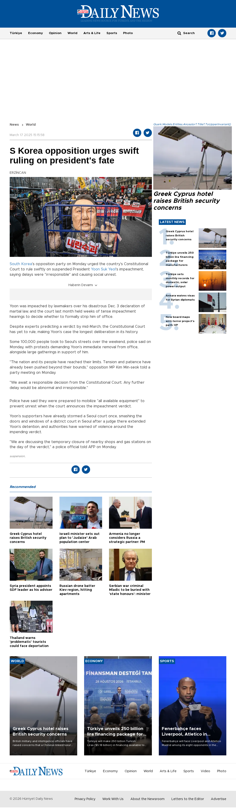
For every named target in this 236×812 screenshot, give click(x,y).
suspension (17, 456)
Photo (128, 33)
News (14, 124)
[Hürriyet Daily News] (118, 13)
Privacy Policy (85, 799)
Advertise (218, 799)
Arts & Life (91, 33)
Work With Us (113, 799)
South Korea (21, 264)
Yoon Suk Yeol (103, 269)
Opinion (55, 33)
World (72, 33)
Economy (35, 33)
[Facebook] (211, 33)
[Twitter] (222, 33)
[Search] (179, 33)
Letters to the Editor (187, 799)
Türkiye (16, 33)
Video (205, 771)
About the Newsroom (147, 799)
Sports (111, 33)
